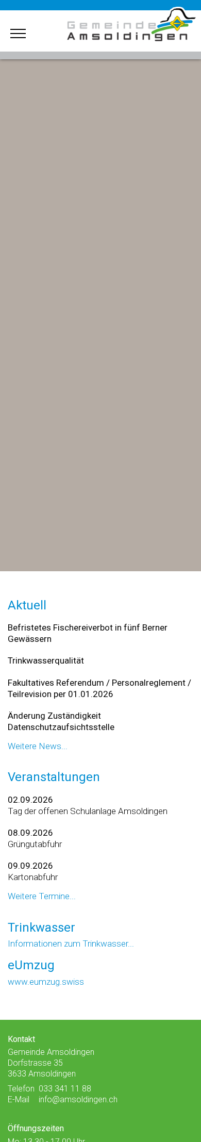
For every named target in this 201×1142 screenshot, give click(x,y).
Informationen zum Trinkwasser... (71, 943)
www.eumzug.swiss (46, 982)
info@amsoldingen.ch (78, 1099)
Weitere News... (38, 746)
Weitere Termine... (42, 896)
